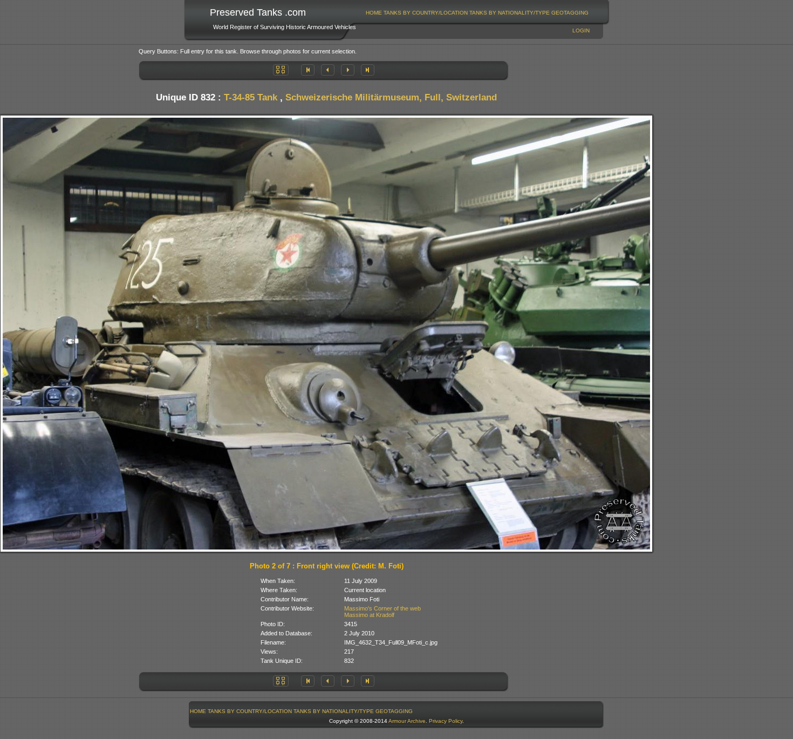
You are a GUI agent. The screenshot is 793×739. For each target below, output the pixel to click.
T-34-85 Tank (250, 97)
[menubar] (477, 12)
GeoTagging (570, 13)
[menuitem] (374, 12)
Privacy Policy (445, 721)
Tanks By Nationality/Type (509, 13)
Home (374, 13)
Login (581, 30)
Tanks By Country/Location (426, 13)
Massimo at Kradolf (369, 615)
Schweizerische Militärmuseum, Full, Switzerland (391, 97)
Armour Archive (407, 721)
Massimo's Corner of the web (382, 608)
